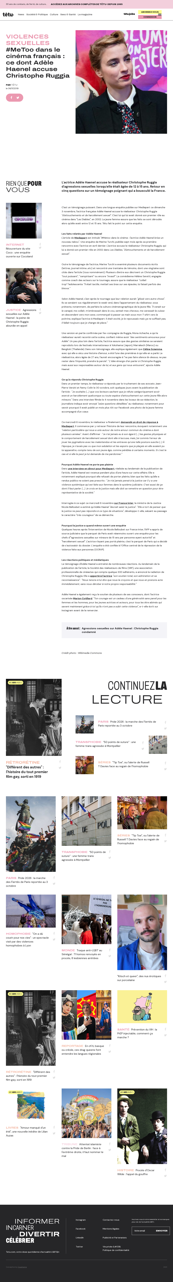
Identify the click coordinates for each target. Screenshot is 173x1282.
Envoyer (161, 1231)
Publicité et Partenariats (115, 1237)
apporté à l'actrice (101, 576)
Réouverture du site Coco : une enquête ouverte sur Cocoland (19, 252)
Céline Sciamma (152, 349)
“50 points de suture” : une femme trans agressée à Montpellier (84, 856)
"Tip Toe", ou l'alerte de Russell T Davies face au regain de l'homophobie (138, 839)
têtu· (14, 85)
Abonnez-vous (150, 12)
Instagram (81, 1219)
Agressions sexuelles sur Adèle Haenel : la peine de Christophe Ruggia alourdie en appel (21, 317)
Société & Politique (37, 14)
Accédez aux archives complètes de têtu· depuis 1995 (87, 4)
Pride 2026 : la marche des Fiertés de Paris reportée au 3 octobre (27, 882)
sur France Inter (123, 503)
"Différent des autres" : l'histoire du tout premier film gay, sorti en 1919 (27, 772)
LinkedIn (80, 1237)
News (21, 14)
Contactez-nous (111, 1219)
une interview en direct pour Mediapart (91, 468)
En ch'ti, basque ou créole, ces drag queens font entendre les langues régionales (83, 1049)
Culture (54, 14)
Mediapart (80, 237)
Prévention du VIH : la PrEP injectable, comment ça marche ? (137, 1033)
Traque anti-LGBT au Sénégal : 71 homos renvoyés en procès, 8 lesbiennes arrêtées (82, 954)
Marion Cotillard (82, 598)
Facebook (81, 1228)
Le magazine (85, 14)
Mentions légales (111, 1228)
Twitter (79, 1246)
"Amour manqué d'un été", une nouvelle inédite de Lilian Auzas (27, 1131)
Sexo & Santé (68, 14)
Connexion (150, 17)
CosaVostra (22, 1267)
